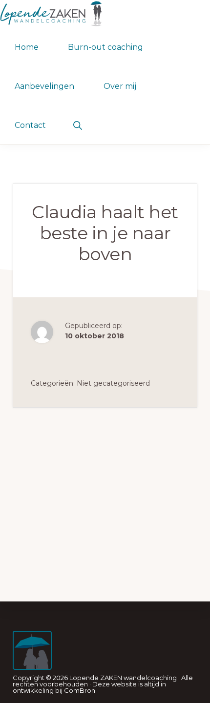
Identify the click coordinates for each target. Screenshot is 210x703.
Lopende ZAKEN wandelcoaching (123, 678)
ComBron (79, 690)
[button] (77, 124)
